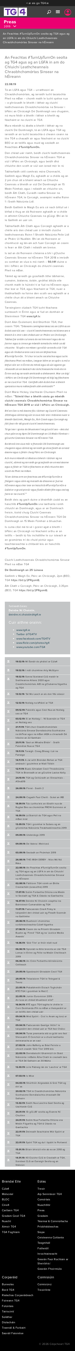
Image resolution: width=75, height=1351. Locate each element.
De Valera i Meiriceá (32, 843)
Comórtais (44, 1199)
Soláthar (7, 1317)
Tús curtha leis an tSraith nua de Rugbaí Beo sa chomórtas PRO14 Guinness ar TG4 (41, 807)
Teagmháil (44, 1243)
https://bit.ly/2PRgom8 (25, 580)
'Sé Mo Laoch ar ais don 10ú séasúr (40, 694)
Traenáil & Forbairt (14, 1328)
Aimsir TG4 (9, 1226)
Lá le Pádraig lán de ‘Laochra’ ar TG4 (41, 1067)
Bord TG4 (8, 1290)
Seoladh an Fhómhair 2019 (36, 852)
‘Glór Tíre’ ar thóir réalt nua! (36, 942)
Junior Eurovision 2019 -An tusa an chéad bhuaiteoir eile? (34, 998)
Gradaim (43, 1216)
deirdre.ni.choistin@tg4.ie (25, 614)
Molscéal (7, 1194)
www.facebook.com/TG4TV (33, 639)
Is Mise (25, 1075)
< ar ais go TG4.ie (37, 3)
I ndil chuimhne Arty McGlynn (37, 670)
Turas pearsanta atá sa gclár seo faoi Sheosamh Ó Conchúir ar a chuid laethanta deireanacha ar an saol (41, 1037)
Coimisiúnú (45, 1284)
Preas (41, 1210)
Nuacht (6, 1221)
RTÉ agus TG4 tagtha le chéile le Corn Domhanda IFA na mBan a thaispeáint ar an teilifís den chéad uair (41, 1008)
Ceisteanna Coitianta (51, 1237)
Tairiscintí (8, 1311)
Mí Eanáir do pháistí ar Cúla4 (37, 661)
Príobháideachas (48, 1226)
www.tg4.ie (23, 630)
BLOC (5, 1199)
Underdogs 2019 (30, 834)
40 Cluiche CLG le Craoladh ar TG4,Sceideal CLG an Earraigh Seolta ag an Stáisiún (40, 1161)
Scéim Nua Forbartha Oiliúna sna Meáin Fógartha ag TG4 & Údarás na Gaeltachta (39, 1123)
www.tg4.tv (33, 316)
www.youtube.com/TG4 (30, 647)
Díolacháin (8, 1322)
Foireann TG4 (10, 1300)
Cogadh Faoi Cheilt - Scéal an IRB (40, 797)
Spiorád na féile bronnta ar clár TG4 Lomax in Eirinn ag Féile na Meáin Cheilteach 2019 (41, 952)
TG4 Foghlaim (11, 1232)
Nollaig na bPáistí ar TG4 (34, 702)
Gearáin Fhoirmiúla (50, 1269)
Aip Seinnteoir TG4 (50, 1194)
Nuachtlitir (44, 1205)
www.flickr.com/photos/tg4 (32, 643)
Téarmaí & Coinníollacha (53, 1221)
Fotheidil (43, 1248)
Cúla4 (5, 1189)
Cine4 (5, 1205)
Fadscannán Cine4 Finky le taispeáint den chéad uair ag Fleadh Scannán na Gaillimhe (41, 912)
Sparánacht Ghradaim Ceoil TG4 (39, 971)
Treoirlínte (44, 1290)
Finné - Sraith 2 (30, 788)
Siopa (41, 1232)
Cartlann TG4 (10, 1210)
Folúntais (8, 1306)
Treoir (41, 1189)
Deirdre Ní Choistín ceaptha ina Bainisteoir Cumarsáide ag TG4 (38, 902)
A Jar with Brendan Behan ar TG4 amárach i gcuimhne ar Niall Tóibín (39, 761)
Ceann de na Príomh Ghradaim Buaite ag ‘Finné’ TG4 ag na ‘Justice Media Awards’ (40, 932)
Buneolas (8, 1284)
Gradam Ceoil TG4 (13, 1216)
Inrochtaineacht (47, 1254)
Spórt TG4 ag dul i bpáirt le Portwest (41, 1142)
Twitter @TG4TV (26, 634)
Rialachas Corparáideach (17, 1295)
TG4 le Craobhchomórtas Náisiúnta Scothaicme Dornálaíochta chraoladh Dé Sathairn (41, 1094)
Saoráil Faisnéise (13, 1333)
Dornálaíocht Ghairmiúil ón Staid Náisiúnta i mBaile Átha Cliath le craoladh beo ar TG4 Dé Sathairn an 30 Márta (41, 1057)
